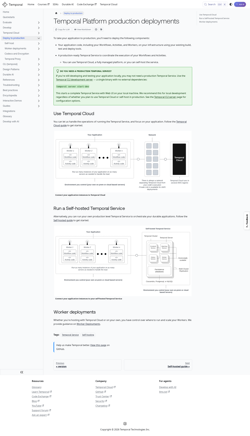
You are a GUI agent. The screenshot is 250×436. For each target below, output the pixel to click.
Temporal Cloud (108, 4)
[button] (21, 101)
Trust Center (102, 396)
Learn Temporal (40, 391)
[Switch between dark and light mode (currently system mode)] (231, 4)
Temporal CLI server (165, 97)
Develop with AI (167, 387)
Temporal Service (70, 334)
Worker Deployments (88, 324)
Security (99, 401)
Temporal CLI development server (74, 79)
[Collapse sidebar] (21, 372)
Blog (34, 401)
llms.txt (163, 391)
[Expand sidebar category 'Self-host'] (39, 43)
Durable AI (67, 4)
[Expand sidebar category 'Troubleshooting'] (39, 85)
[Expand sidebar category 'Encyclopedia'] (39, 95)
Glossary (36, 387)
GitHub (99, 391)
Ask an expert (39, 415)
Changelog (101, 405)
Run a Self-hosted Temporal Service (214, 18)
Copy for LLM (64, 29)
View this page (98, 345)
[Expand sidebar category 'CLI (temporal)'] (39, 64)
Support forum (40, 410)
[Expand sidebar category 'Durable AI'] (39, 74)
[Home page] (56, 13)
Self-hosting (88, 334)
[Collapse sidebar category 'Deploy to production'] (39, 38)
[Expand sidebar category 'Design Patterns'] (39, 69)
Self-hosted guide (63, 220)
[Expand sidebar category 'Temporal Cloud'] (39, 33)
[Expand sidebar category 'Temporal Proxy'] (39, 59)
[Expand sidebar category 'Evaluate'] (39, 22)
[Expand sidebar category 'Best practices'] (39, 90)
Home (31, 4)
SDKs (55, 4)
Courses (42, 4)
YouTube (36, 405)
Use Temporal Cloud (207, 14)
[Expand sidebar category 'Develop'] (39, 28)
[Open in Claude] (101, 29)
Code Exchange (85, 4)
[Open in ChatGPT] (96, 29)
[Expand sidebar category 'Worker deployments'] (39, 48)
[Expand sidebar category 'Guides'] (39, 106)
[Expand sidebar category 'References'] (39, 80)
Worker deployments (208, 22)
